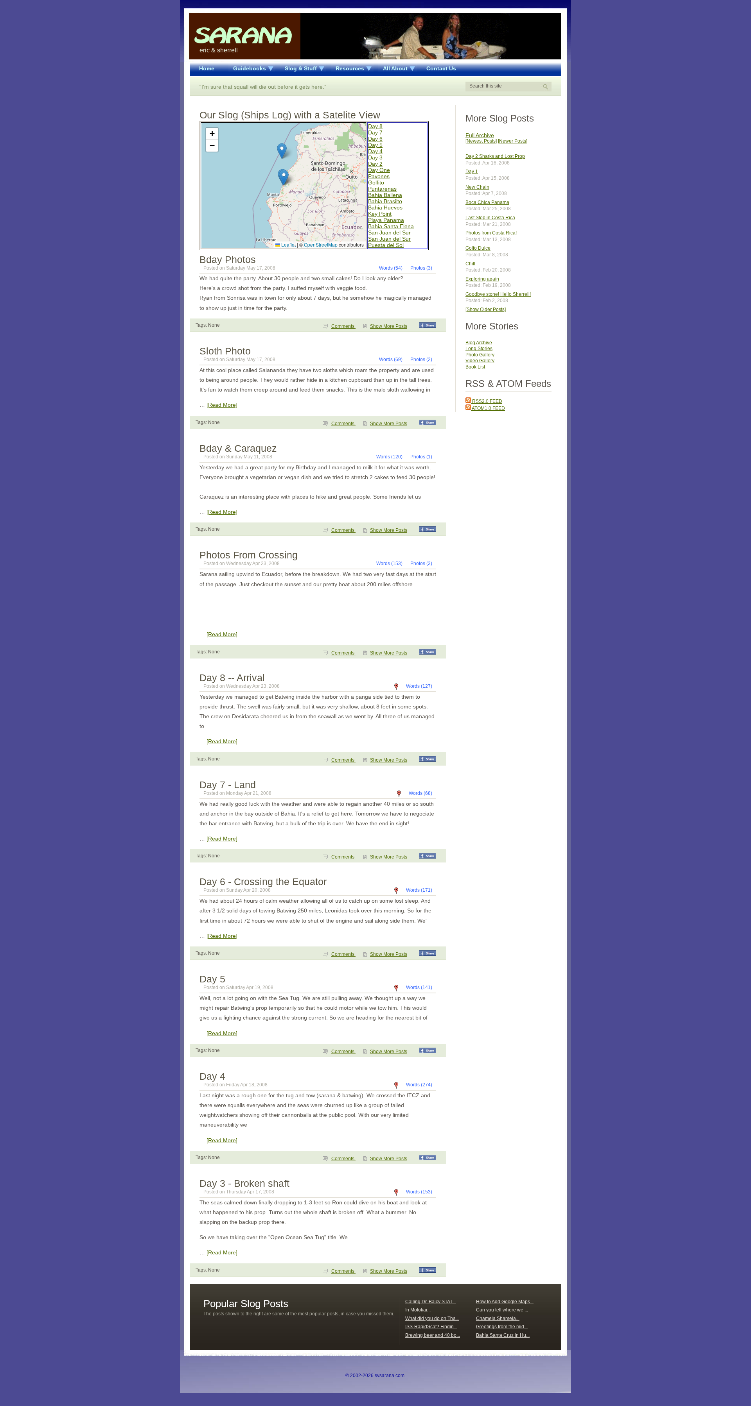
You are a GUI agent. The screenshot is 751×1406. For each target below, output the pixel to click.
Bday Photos (227, 259)
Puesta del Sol (386, 245)
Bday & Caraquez (238, 448)
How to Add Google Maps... (505, 1301)
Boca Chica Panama (487, 202)
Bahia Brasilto (385, 201)
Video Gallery (479, 360)
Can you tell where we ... (502, 1310)
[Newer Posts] (512, 141)
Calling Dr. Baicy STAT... (430, 1301)
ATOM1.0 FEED (488, 408)
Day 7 (375, 132)
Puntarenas (382, 189)
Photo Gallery (479, 355)
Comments (343, 326)
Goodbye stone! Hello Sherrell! (498, 294)
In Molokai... (418, 1310)
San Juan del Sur (389, 232)
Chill (470, 264)
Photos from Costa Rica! (491, 233)
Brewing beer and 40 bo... (432, 1335)
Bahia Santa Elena (391, 226)
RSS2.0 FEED (486, 401)
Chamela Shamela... (497, 1318)
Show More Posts (388, 326)
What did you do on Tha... (432, 1318)
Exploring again (482, 279)
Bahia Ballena (385, 195)
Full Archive (479, 135)
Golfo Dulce (477, 248)
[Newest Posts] (481, 141)
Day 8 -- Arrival (232, 677)
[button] (284, 178)
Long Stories (478, 348)
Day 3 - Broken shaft (244, 1183)
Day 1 (471, 171)
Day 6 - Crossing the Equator (263, 881)
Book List (475, 367)
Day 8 (375, 126)
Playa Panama (386, 220)
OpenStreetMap (321, 244)
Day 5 (375, 145)
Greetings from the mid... (502, 1326)
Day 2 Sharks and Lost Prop (495, 156)
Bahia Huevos (385, 207)
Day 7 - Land (227, 784)
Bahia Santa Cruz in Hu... (503, 1335)
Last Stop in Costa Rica (490, 217)
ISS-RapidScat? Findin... (431, 1326)
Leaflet (288, 244)
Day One (379, 170)
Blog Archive (478, 342)
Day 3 (375, 157)
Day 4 (375, 151)
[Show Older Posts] (485, 309)
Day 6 (375, 139)
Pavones (379, 176)
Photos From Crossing (248, 554)
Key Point (380, 214)
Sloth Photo (225, 350)
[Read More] (222, 405)
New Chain (477, 187)
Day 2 (375, 164)
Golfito (376, 182)
